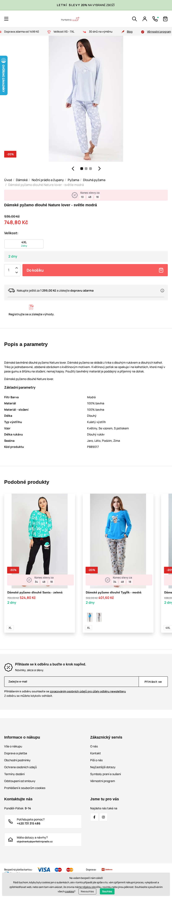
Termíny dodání (14, 774)
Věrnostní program (159, 31)
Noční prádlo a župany (48, 180)
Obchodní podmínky (17, 760)
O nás (94, 746)
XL (10, 628)
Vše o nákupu (13, 746)
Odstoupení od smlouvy (19, 781)
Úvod (8, 180)
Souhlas (107, 891)
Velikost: (11, 233)
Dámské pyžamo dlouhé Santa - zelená (35, 592)
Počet (8, 270)
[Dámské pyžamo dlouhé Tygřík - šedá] (99, 617)
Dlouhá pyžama (94, 180)
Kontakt (95, 753)
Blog (130, 31)
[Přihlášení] (144, 18)
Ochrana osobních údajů (20, 767)
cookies (69, 891)
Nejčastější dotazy (103, 767)
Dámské (22, 180)
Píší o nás (96, 760)
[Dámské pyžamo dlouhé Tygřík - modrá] (89, 617)
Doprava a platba (15, 753)
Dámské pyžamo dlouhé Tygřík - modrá (113, 592)
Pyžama (73, 180)
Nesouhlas (87, 891)
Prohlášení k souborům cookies (24, 788)
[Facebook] (94, 817)
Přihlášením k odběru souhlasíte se (65, 691)
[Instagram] (103, 817)
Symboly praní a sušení (105, 774)
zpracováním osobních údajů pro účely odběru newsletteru (88, 691)
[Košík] (165, 18)
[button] (6, 19)
